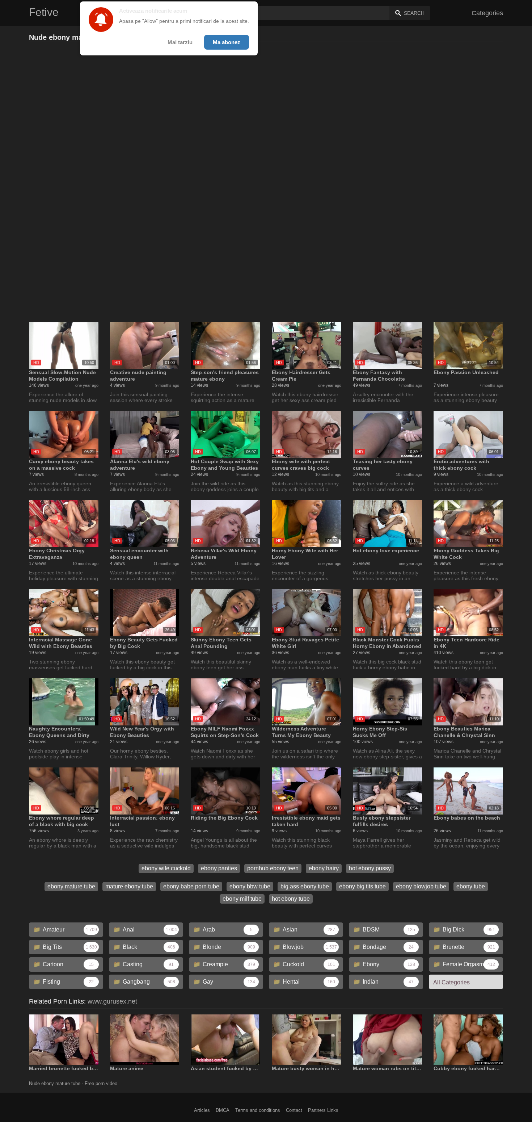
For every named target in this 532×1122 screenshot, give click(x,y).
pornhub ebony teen (273, 868)
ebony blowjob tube (421, 886)
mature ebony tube (129, 886)
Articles (202, 1110)
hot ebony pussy (370, 868)
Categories (487, 13)
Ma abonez (226, 42)
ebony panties (219, 868)
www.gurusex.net (112, 1001)
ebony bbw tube (249, 886)
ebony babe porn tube (191, 886)
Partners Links (323, 1110)
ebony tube (470, 886)
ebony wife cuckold (166, 868)
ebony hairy (324, 868)
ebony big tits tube (362, 886)
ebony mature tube (71, 886)
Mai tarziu (180, 42)
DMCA (222, 1110)
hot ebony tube (291, 899)
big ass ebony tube (304, 886)
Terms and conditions (257, 1110)
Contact (294, 1110)
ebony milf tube (242, 899)
